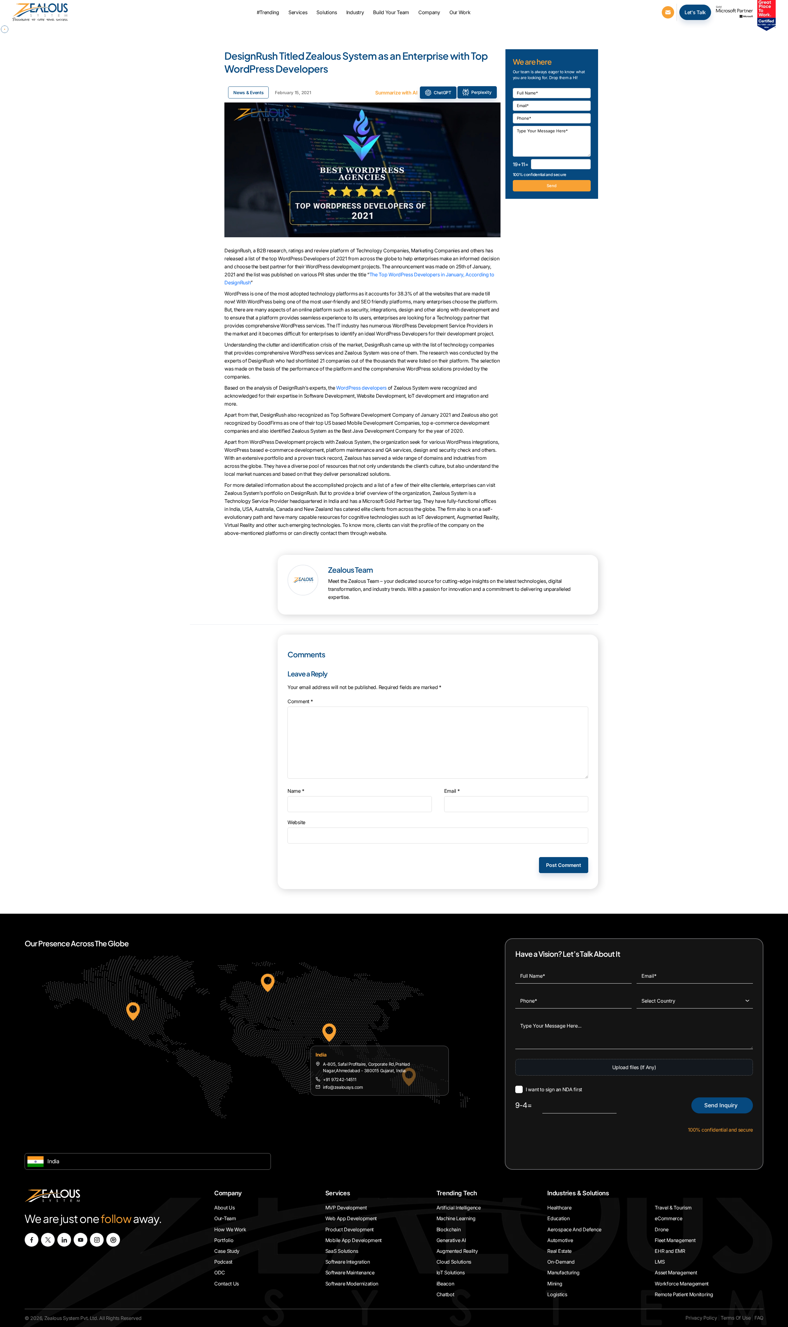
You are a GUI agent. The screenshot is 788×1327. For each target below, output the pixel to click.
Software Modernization (351, 1283)
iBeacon (445, 1283)
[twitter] (48, 1240)
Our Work (460, 12)
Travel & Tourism (673, 1208)
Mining (554, 1283)
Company (429, 12)
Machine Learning (456, 1218)
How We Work (230, 1229)
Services (298, 12)
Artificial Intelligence (458, 1208)
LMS (660, 1262)
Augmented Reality (457, 1251)
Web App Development (351, 1218)
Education (558, 1218)
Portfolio (223, 1240)
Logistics (557, 1294)
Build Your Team (391, 12)
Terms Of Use (735, 1318)
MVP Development (346, 1208)
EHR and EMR (670, 1251)
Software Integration (347, 1262)
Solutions (326, 12)
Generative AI (451, 1240)
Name (295, 791)
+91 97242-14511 (339, 1079)
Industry (355, 12)
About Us (224, 1208)
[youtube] (80, 1240)
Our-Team (225, 1218)
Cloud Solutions (454, 1262)
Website (296, 822)
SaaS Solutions (341, 1251)
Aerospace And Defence (574, 1229)
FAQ (758, 1318)
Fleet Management (675, 1240)
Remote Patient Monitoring (684, 1294)
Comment (300, 701)
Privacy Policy (701, 1318)
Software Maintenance (350, 1272)
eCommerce (668, 1218)
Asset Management (676, 1272)
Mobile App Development (353, 1240)
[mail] (668, 12)
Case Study (226, 1251)
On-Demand (560, 1262)
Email (452, 791)
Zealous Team (350, 569)
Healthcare (559, 1208)
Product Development (349, 1229)
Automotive (560, 1240)
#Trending (268, 12)
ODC (219, 1272)
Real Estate (559, 1251)
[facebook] (31, 1240)
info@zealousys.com (343, 1087)
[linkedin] (64, 1240)
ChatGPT (442, 92)
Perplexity (481, 92)
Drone (662, 1229)
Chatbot (445, 1294)
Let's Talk (695, 12)
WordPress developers (361, 388)
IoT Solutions (450, 1272)
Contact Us (226, 1283)
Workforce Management (682, 1283)
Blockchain (448, 1229)
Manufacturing (563, 1272)
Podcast (223, 1262)
